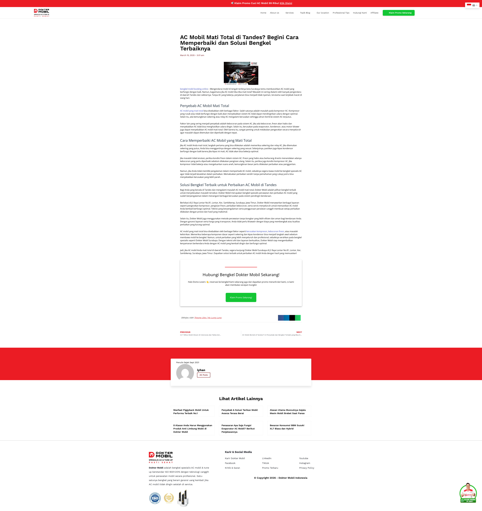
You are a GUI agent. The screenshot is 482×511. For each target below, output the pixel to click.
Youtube (303, 458)
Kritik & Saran (232, 467)
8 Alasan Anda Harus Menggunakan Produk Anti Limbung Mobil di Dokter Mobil (192, 428)
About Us (274, 13)
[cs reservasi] (468, 493)
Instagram (304, 463)
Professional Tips (341, 13)
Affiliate (374, 13)
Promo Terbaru (270, 467)
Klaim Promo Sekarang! (241, 297)
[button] (281, 318)
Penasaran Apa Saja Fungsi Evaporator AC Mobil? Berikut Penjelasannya (238, 428)
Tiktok (265, 463)
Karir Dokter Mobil (235, 458)
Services (290, 13)
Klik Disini (267, 3)
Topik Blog (305, 13)
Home (263, 13)
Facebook (230, 463)
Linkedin (266, 458)
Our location (323, 13)
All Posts (204, 375)
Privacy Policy (306, 467)
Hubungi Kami (360, 13)
